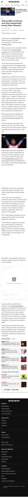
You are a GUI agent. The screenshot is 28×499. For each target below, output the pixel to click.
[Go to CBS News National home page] (14, 2)
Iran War (7, 5)
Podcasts (3, 454)
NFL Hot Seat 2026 (6, 411)
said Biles (4, 67)
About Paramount (6, 468)
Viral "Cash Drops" (15, 5)
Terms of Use (4, 442)
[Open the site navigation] (5, 1)
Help (2, 476)
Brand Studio (4, 459)
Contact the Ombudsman (8, 481)
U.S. (2, 5)
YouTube (3, 420)
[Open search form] (26, 1)
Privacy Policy (5, 435)
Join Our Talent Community (8, 473)
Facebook (4, 423)
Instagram (4, 425)
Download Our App (6, 456)
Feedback (4, 478)
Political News (5, 406)
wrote (3, 229)
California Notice (5, 437)
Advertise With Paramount (8, 471)
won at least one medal (12, 118)
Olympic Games (6, 44)
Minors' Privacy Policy (7, 444)
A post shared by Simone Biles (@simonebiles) (14, 299)
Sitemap (3, 461)
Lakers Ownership (6, 413)
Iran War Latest (5, 408)
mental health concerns (12, 159)
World (22, 5)
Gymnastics (7, 389)
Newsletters (4, 451)
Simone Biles (16, 38)
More (13, 339)
